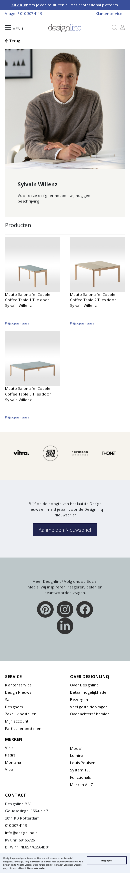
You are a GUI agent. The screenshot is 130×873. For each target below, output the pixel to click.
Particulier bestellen (23, 728)
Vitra (9, 769)
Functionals (80, 777)
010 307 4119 (31, 13)
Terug (14, 40)
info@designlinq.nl (22, 832)
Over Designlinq (84, 684)
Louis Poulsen (82, 762)
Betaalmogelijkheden (89, 692)
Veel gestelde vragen (89, 706)
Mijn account (16, 721)
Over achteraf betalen (90, 713)
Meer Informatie (36, 868)
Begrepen (106, 860)
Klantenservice (109, 13)
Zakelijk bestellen (20, 713)
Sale (9, 699)
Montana (13, 762)
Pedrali (11, 754)
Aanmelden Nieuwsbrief (65, 530)
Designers (14, 706)
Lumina (76, 755)
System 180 (80, 769)
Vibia (9, 747)
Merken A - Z (81, 784)
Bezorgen (79, 699)
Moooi (76, 748)
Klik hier (19, 4)
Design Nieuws (18, 692)
